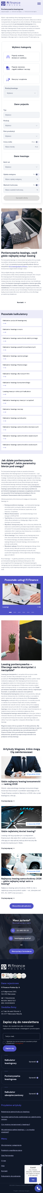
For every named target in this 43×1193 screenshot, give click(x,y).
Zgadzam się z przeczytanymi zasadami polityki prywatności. (21, 1042)
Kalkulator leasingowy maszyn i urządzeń (18, 400)
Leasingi (6, 607)
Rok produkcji (9, 131)
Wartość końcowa (10, 185)
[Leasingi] (21, 594)
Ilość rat (6, 162)
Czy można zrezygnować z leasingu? (15, 1124)
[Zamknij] (41, 1165)
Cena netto (7, 142)
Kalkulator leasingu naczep (13, 409)
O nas (3, 1161)
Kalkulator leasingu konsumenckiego (16, 382)
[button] (38, 1188)
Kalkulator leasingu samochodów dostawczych (21, 427)
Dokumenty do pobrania (10, 1176)
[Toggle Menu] (39, 4)
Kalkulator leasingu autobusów (14, 418)
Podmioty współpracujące (11, 1150)
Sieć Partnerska (7, 1155)
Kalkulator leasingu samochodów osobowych (20, 445)
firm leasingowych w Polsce (18, 266)
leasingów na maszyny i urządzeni (20, 491)
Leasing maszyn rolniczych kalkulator (17, 391)
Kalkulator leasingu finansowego (15, 365)
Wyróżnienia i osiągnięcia (11, 1145)
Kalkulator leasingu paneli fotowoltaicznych (19, 347)
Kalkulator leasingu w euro (13, 329)
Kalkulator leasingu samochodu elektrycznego (20, 338)
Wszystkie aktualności (21, 906)
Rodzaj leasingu (11, 88)
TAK (33, 1180)
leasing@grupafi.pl (23, 938)
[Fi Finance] (10, 3)
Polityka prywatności (27, 1185)
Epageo (27, 1191)
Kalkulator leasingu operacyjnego (15, 356)
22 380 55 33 (23, 930)
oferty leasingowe (33, 484)
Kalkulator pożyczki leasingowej (15, 320)
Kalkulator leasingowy (17, 11)
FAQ (2, 1166)
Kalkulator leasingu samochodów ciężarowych (20, 436)
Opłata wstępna (9, 174)
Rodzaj (6, 121)
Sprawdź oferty (22, 198)
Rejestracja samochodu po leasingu (15, 1112)
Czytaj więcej (6, 801)
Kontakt (20, 302)
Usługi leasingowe (5, 11)
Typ (4, 110)
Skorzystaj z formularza (21, 951)
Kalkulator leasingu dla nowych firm (16, 374)
